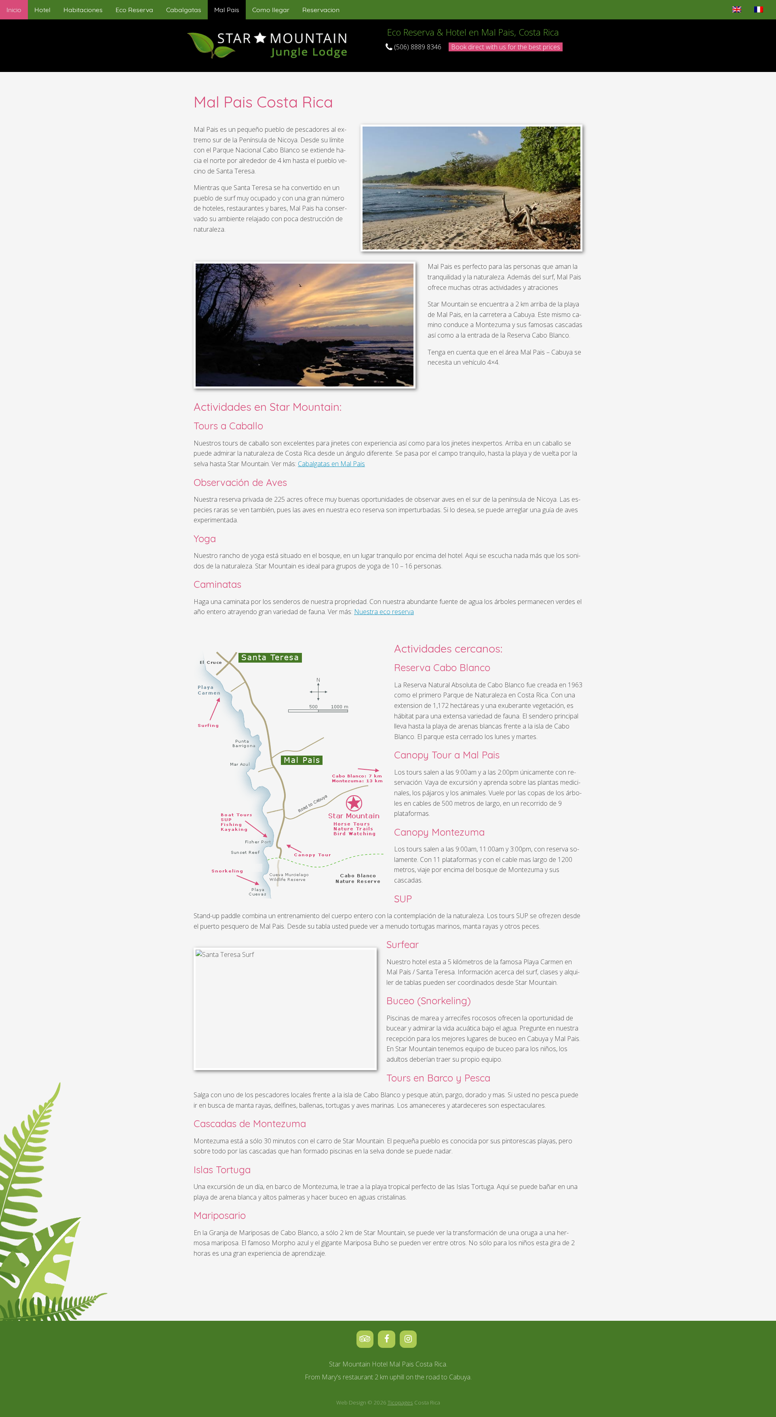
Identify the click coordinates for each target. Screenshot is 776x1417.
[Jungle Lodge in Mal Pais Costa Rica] (268, 44)
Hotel (42, 10)
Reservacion (321, 10)
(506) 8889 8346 (416, 46)
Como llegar (270, 10)
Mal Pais (226, 10)
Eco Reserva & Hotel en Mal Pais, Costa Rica (473, 32)
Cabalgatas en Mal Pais (331, 463)
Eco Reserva (134, 10)
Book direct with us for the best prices (505, 46)
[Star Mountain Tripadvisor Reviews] (367, 1338)
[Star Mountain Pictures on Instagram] (410, 1338)
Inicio (13, 10)
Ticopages (400, 1402)
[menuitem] (14, 9)
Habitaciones (83, 10)
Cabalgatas (183, 10)
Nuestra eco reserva (384, 611)
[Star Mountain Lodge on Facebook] (389, 1338)
